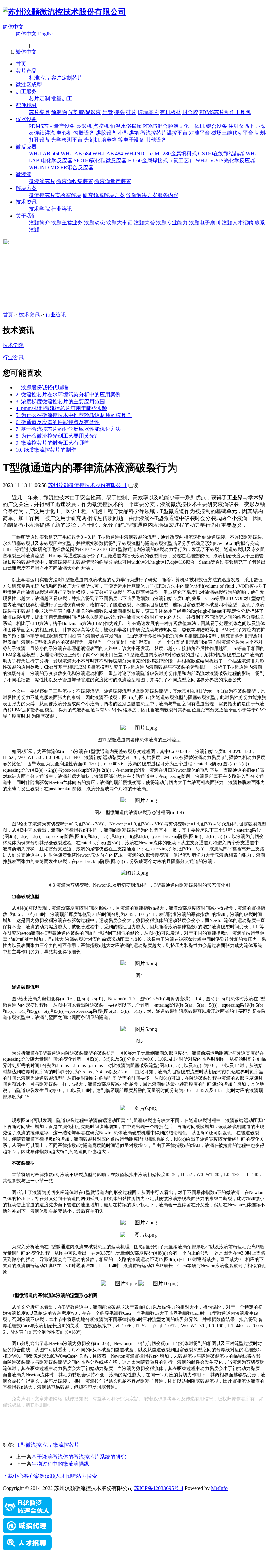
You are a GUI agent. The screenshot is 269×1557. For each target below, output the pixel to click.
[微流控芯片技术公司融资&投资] (27, 1514)
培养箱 (109, 140)
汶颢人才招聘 (237, 222)
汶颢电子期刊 (204, 222)
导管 (107, 112)
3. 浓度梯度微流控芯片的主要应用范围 (60, 401)
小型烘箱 (128, 133)
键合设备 (216, 126)
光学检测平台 (67, 140)
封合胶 (190, 112)
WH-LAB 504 (44, 153)
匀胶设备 (83, 133)
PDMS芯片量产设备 (52, 126)
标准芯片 (39, 78)
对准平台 (199, 133)
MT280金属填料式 (176, 153)
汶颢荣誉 (144, 222)
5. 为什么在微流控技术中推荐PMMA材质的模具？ (74, 415)
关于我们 (26, 216)
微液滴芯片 (42, 181)
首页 (21, 64)
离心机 (64, 133)
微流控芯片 (66, 1445)
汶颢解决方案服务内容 (152, 195)
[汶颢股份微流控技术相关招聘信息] (27, 1548)
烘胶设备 (106, 133)
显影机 (84, 126)
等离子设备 (131, 140)
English (46, 33)
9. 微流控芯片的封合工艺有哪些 (52, 443)
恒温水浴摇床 (126, 126)
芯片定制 (39, 98)
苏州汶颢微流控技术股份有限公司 (87, 485)
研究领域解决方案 (104, 195)
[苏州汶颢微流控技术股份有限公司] (64, 12)
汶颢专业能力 (172, 222)
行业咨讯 (61, 209)
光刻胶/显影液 (84, 112)
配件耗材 (26, 105)
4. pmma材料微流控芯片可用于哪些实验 (61, 408)
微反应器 (26, 147)
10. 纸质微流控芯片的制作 (46, 450)
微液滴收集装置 (74, 181)
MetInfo (219, 1488)
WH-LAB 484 (108, 153)
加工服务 (26, 91)
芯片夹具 (39, 112)
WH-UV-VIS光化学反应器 (225, 160)
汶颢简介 (39, 222)
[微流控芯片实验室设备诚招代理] (27, 1531)
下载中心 (13, 1476)
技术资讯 (26, 202)
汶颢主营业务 (67, 222)
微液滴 (23, 174)
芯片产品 (26, 71)
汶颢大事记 (119, 222)
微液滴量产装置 (112, 181)
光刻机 (92, 140)
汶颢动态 (94, 222)
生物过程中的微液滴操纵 (60, 1464)
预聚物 (59, 112)
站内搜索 (86, 1476)
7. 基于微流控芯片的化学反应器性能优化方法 (68, 429)
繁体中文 (26, 52)
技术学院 (39, 209)
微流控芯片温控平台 (164, 133)
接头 (119, 112)
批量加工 (61, 98)
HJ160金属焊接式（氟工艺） (161, 160)
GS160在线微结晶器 (221, 153)
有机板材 (170, 112)
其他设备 (156, 140)
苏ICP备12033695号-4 (158, 1488)
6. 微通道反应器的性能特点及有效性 (58, 422)
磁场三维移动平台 (232, 133)
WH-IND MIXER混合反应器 (61, 167)
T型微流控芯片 (34, 1445)
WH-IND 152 (139, 153)
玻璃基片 (148, 112)
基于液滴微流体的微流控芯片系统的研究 (78, 1457)
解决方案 (26, 188)
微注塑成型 (29, 84)
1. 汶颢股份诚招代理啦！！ (47, 387)
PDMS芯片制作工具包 (225, 112)
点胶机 (101, 126)
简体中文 (13, 27)
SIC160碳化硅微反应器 (100, 160)
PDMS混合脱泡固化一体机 (174, 126)
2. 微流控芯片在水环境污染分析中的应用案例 (68, 394)
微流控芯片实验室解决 (55, 195)
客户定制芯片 (67, 78)
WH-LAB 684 (76, 153)
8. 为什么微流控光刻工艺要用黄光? (56, 436)
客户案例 (34, 1476)
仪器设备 (26, 119)
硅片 (131, 112)
